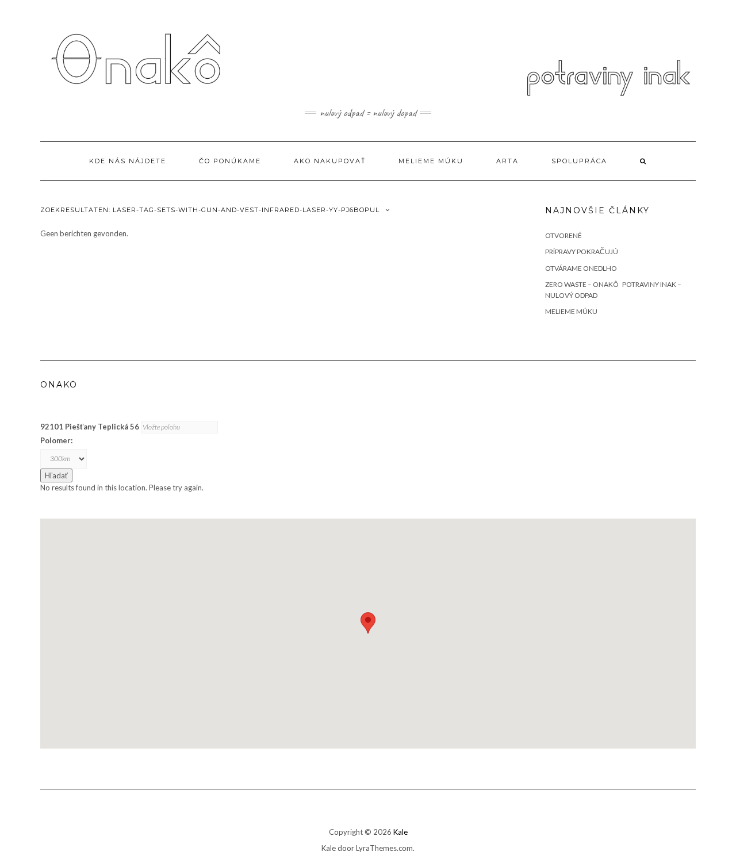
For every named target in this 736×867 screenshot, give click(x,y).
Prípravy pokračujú (581, 251)
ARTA (507, 161)
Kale (400, 832)
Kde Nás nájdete (127, 161)
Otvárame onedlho (581, 268)
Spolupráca (579, 161)
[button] (368, 623)
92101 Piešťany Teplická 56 (89, 426)
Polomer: (56, 440)
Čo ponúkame (230, 161)
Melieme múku (430, 161)
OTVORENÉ (563, 235)
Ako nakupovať (330, 161)
